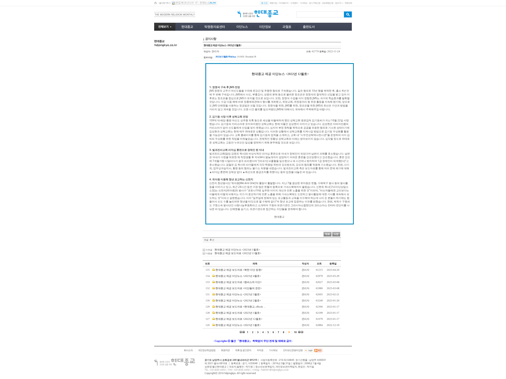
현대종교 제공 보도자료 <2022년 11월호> (237, 253)
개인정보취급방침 (206, 350)
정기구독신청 (314, 3)
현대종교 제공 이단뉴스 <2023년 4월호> (238, 276)
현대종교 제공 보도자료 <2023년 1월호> (238, 312)
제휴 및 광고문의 (243, 350)
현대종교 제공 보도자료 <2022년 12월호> (238, 318)
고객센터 (293, 3)
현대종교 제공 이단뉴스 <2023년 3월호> (238, 294)
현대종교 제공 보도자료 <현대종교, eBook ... (240, 306)
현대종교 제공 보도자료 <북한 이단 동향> (238, 269)
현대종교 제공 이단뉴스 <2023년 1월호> (237, 249)
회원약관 (225, 350)
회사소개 (188, 350)
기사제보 (303, 3)
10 (295, 332)
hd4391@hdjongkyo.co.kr (275, 369)
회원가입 (273, 3)
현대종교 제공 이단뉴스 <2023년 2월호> (238, 300)
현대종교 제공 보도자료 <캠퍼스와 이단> (238, 282)
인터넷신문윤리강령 (293, 350)
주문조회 (348, 3)
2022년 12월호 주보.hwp (225, 56)
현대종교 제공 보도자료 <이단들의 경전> (238, 288)
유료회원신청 (327, 3)
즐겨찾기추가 (164, 3)
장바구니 (338, 3)
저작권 (260, 350)
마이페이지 (283, 3)
